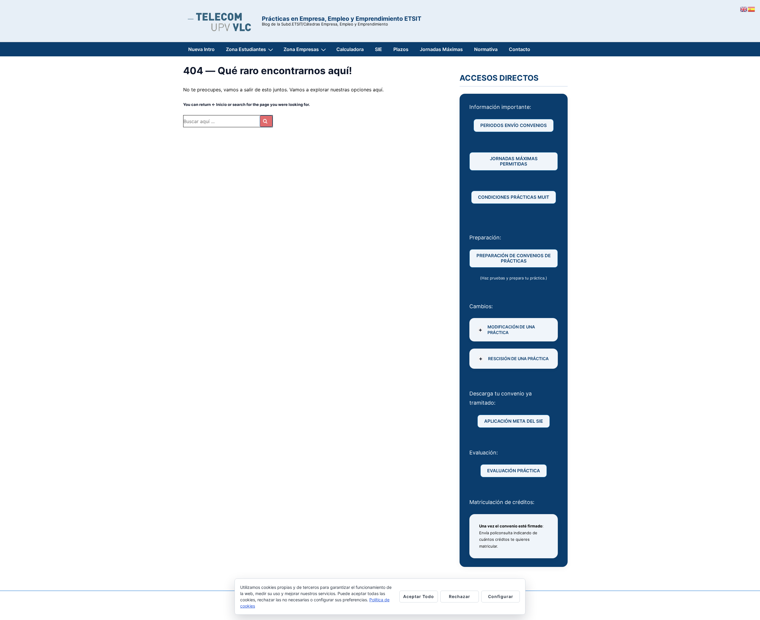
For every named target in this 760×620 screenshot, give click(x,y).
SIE (378, 49)
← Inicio (219, 104)
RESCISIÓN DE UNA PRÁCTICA (518, 358)
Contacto (519, 49)
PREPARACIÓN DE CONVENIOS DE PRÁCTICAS (513, 258)
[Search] (266, 121)
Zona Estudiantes (246, 49)
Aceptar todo (418, 596)
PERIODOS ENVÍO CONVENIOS (513, 125)
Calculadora (350, 49)
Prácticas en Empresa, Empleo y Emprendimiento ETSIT (341, 18)
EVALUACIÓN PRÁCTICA (513, 470)
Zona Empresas (301, 49)
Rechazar (459, 596)
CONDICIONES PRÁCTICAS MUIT (513, 197)
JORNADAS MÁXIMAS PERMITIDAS (514, 161)
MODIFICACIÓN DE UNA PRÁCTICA (511, 329)
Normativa (486, 49)
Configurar (500, 596)
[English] (744, 9)
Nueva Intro (201, 49)
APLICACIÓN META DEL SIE (513, 421)
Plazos (400, 49)
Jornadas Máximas (441, 49)
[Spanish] (752, 9)
